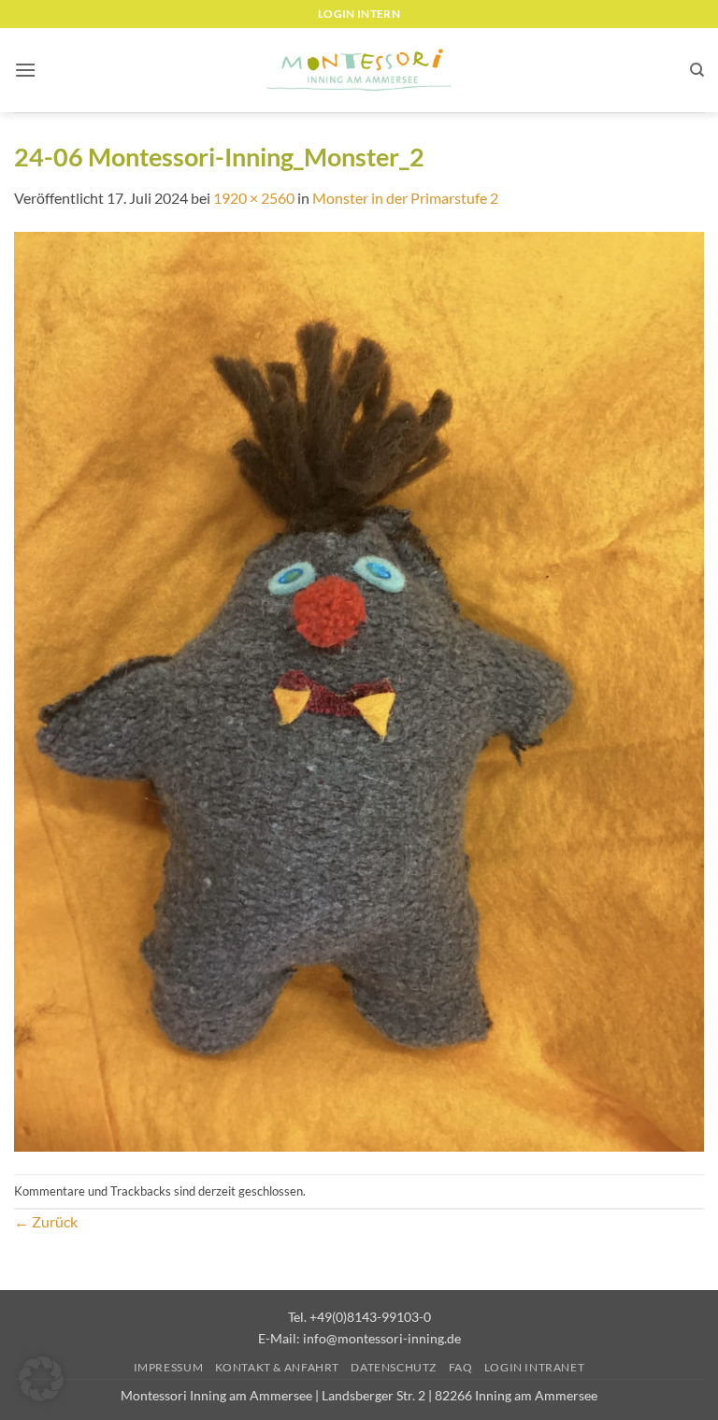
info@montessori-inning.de (382, 1338)
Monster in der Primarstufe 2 (405, 198)
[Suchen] (697, 70)
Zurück (46, 1221)
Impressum (169, 1367)
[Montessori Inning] (359, 70)
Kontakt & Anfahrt (277, 1367)
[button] (25, 70)
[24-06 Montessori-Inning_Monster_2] (359, 690)
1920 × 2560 (253, 198)
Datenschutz (394, 1367)
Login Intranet (534, 1367)
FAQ (461, 1367)
